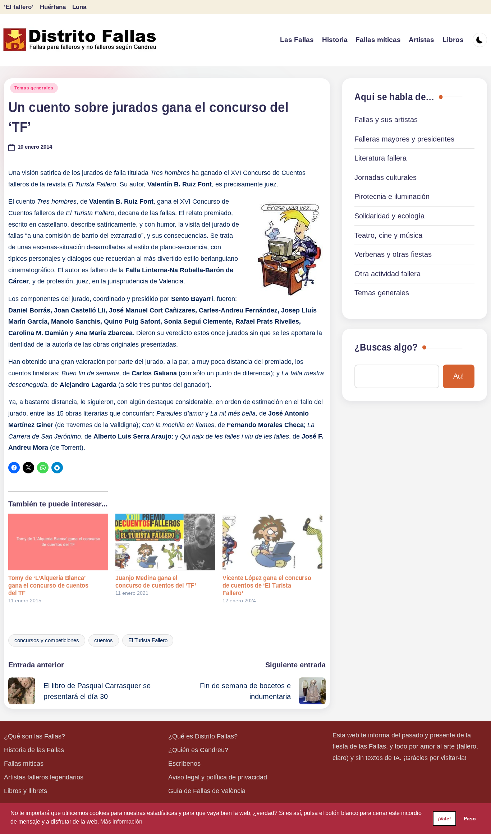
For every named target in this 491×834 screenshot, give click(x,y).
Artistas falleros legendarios (43, 777)
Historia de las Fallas (34, 750)
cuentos (103, 640)
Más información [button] (121, 822)
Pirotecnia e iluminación (392, 196)
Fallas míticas (23, 763)
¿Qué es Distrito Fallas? (203, 736)
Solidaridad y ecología (389, 216)
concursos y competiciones (46, 640)
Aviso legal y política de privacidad (217, 777)
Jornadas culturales (385, 177)
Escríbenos (184, 763)
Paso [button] (470, 818)
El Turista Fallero (148, 640)
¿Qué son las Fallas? (34, 736)
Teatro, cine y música (388, 235)
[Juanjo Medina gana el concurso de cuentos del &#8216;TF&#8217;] (165, 542)
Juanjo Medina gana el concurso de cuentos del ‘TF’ (155, 581)
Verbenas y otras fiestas (393, 254)
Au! (458, 376)
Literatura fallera (380, 158)
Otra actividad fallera (387, 274)
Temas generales (34, 88)
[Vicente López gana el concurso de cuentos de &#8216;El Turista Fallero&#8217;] (272, 542)
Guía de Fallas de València (207, 790)
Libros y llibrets (25, 790)
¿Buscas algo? (386, 347)
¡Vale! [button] (444, 818)
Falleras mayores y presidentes (404, 139)
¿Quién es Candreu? (198, 750)
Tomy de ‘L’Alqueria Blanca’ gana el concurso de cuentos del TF (48, 585)
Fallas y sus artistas (386, 120)
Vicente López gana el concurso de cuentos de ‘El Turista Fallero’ (266, 585)
